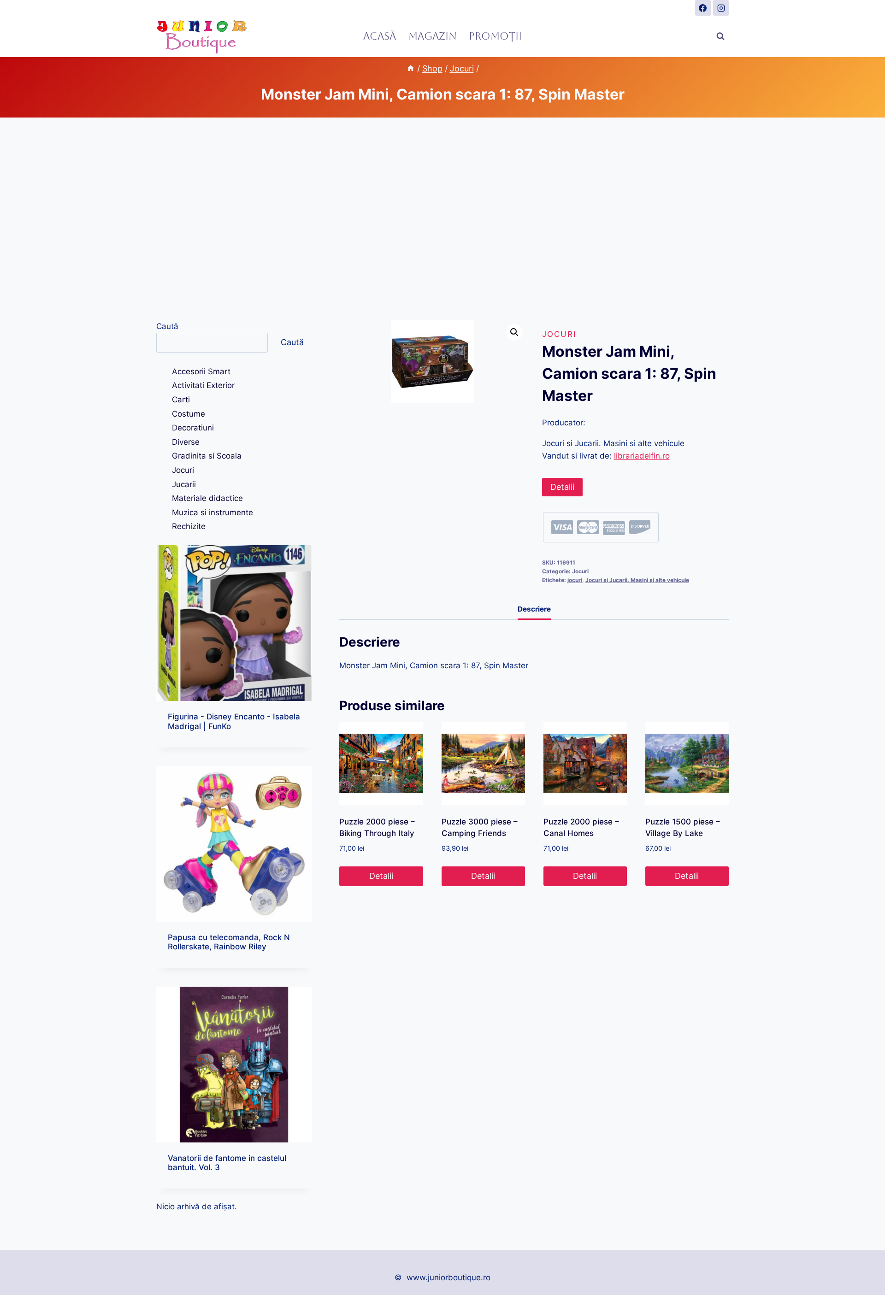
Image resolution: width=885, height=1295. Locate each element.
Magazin (432, 36)
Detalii (562, 487)
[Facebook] (703, 8)
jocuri (574, 580)
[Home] (411, 68)
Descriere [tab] (534, 609)
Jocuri (559, 334)
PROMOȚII (495, 36)
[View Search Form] (720, 36)
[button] (514, 332)
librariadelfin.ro (642, 455)
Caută (167, 326)
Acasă (379, 36)
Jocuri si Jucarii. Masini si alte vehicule (637, 580)
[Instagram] (721, 8)
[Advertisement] (442, 218)
